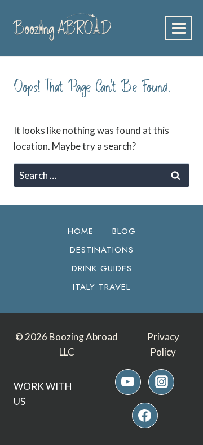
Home (81, 231)
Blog (124, 231)
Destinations (102, 250)
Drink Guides (102, 268)
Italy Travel (101, 287)
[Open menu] (178, 27)
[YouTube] (128, 382)
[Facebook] (145, 416)
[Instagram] (161, 382)
